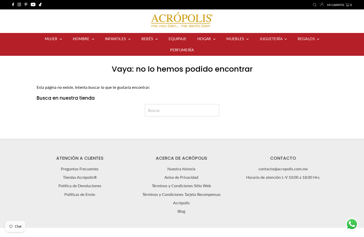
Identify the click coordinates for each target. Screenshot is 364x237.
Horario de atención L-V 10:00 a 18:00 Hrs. (283, 177)
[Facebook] (13, 4)
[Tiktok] (40, 4)
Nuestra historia (181, 168)
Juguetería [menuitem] (271, 38)
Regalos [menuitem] (307, 38)
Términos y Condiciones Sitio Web (181, 185)
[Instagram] (19, 4)
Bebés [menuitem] (147, 38)
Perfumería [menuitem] (182, 50)
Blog (181, 211)
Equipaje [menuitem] (177, 38)
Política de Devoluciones (79, 185)
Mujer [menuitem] (51, 38)
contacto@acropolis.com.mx (283, 168)
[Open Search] (315, 5)
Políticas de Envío (79, 194)
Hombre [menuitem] (82, 38)
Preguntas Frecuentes (80, 168)
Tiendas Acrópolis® (80, 177)
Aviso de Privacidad (181, 177)
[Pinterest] (25, 4)
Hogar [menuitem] (204, 38)
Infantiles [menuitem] (116, 38)
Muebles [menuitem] (235, 38)
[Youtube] (33, 4)
